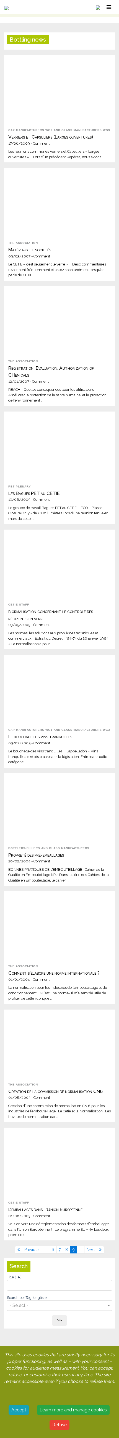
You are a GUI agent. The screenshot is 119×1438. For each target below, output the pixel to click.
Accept (18, 1410)
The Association (23, 242)
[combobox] (59, 1304)
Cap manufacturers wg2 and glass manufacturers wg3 (59, 130)
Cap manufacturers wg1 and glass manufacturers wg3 (59, 729)
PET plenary (19, 486)
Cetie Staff (18, 604)
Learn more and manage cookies (73, 1410)
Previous (32, 1249)
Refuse (59, 1424)
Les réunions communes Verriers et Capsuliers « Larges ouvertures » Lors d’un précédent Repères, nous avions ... (56, 147)
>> (59, 1320)
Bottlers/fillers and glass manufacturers (48, 848)
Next (91, 1249)
